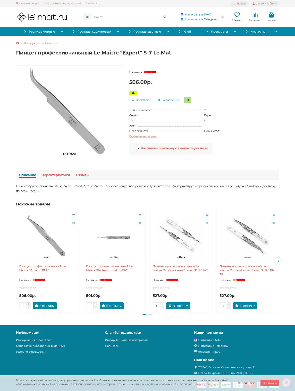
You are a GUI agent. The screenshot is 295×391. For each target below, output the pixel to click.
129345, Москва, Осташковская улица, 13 (226, 367)
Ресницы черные (42, 31)
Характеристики (56, 175)
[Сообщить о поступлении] (133, 93)
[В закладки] (74, 215)
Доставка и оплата (27, 3)
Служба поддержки (123, 332)
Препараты (219, 31)
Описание (27, 175)
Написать (112, 345)
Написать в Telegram (201, 19)
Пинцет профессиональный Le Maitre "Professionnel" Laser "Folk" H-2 (180, 268)
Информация (28, 332)
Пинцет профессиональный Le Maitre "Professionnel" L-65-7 (109, 268)
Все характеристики (143, 136)
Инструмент (259, 31)
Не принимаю (246, 383)
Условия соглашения (31, 351)
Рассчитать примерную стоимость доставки (174, 148)
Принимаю (270, 383)
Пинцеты (51, 43)
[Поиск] (165, 17)
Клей (187, 31)
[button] (17, 261)
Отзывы (82, 175)
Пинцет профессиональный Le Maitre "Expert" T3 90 (42, 268)
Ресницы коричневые (94, 31)
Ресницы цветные (147, 31)
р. (240, 3)
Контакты (91, 3)
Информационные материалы (62, 3)
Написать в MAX (198, 14)
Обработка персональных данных (40, 345)
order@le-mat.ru (209, 351)
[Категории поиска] (87, 16)
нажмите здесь (204, 384)
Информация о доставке (33, 340)
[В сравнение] (74, 223)
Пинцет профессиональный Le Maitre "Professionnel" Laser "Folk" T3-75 (247, 270)
